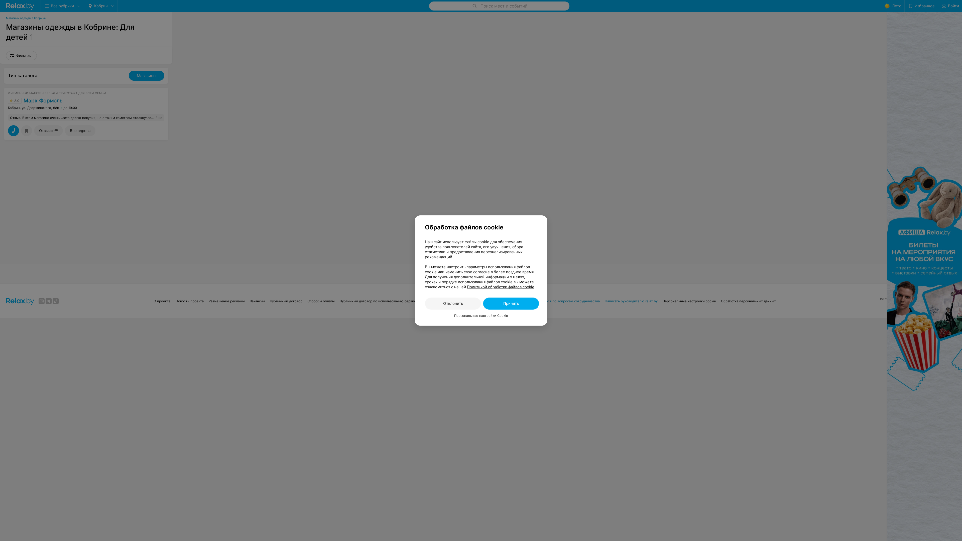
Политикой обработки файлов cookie (500, 287)
